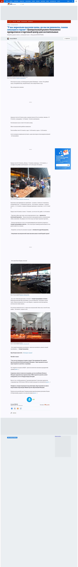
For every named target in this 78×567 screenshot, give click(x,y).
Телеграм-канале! (28, 353)
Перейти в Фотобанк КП (21, 78)
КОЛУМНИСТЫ (53, 1)
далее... (17, 369)
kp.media (47, 404)
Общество (22, 1)
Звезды (37, 1)
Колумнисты (30, 21)
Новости (14, 21)
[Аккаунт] (76, 1)
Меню (2, 1)
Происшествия (24, 21)
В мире (33, 1)
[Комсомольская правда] (13, 4)
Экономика (28, 1)
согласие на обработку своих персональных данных (61, 167)
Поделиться (67, 38)
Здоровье (43, 1)
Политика (16, 1)
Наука (47, 1)
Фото (7, 1)
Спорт (58, 1)
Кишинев (18, 21)
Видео (11, 1)
